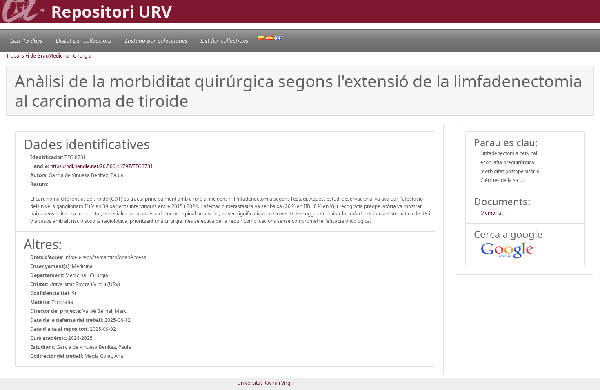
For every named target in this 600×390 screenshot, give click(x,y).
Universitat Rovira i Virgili (265, 382)
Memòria (490, 212)
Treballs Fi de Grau (27, 55)
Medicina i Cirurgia (70, 55)
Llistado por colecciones (156, 40)
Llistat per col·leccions (84, 40)
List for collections (224, 40)
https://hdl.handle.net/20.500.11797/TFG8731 (101, 166)
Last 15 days (26, 40)
